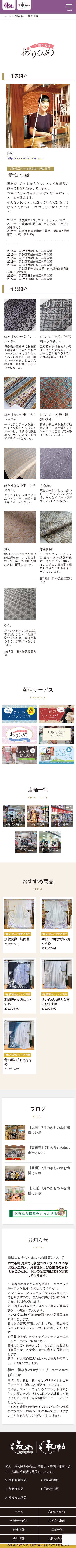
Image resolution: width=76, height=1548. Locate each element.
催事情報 (19, 1529)
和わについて (57, 1511)
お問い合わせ (57, 1538)
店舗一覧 (57, 1529)
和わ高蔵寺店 (17, 1480)
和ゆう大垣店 (17, 1497)
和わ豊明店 (51, 1480)
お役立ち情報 (57, 1520)
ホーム (19, 1511)
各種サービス (19, 1520)
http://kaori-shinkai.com (25, 158)
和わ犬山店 (51, 1488)
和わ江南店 (16, 1488)
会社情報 (19, 1538)
